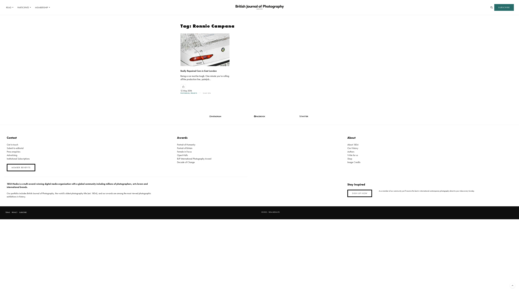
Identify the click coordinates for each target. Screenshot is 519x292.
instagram (216, 116)
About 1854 (352, 144)
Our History (352, 148)
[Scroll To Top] (512, 285)
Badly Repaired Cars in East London (198, 70)
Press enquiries (13, 151)
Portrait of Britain (184, 148)
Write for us (352, 155)
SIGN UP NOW (359, 193)
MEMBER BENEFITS (21, 167)
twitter (304, 116)
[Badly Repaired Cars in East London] (204, 49)
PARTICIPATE (23, 7)
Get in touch (12, 144)
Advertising (12, 155)
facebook (260, 116)
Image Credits (353, 162)
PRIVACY (14, 212)
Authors (350, 151)
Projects (194, 93)
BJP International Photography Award (194, 158)
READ (8, 7)
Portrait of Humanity (186, 144)
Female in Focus (184, 151)
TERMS (7, 212)
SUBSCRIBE (504, 7)
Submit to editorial (15, 148)
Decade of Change (186, 162)
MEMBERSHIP (41, 7)
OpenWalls (182, 155)
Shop (349, 158)
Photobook (185, 93)
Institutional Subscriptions (18, 158)
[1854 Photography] (259, 7)
